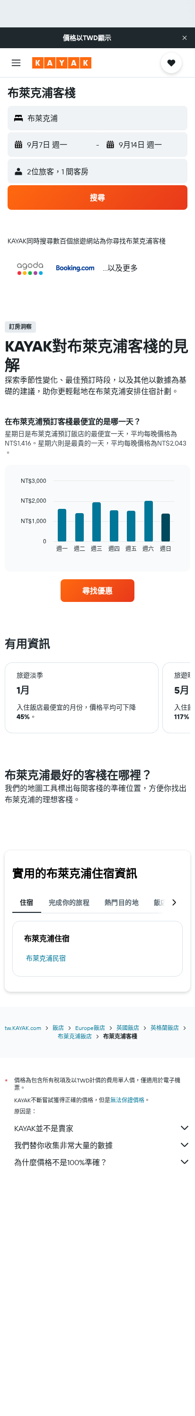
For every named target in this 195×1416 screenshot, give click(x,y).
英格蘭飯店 (165, 1027)
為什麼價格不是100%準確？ (60, 1162)
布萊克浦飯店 (75, 1036)
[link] (98, 590)
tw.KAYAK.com (23, 1027)
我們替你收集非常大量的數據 (63, 1145)
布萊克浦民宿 (46, 958)
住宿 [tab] (27, 902)
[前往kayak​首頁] (61, 63)
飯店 (58, 1027)
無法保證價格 (127, 1100)
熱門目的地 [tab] (122, 902)
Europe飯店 (90, 1027)
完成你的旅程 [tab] (69, 902)
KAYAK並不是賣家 (43, 1128)
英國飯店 (127, 1027)
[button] (184, 37)
